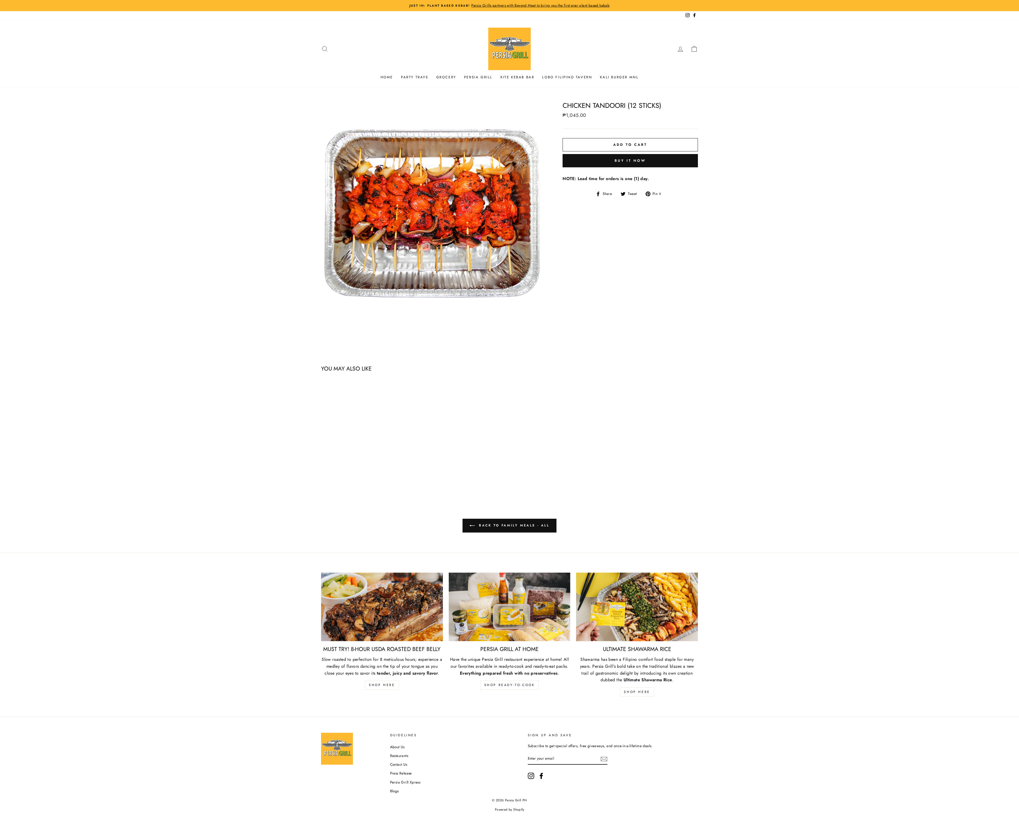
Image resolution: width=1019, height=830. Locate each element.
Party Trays (414, 77)
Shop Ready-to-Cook (509, 685)
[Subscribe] (604, 758)
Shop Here (382, 685)
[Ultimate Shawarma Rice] (637, 607)
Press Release (401, 773)
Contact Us (398, 764)
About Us (397, 747)
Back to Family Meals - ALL (513, 525)
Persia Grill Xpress (405, 782)
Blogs (394, 791)
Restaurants (399, 755)
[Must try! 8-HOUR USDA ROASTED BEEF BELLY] (382, 607)
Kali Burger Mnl (619, 77)
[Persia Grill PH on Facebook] (541, 776)
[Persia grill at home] (510, 607)
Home (387, 77)
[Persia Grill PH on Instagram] (531, 776)
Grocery (446, 77)
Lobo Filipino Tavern (567, 77)
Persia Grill (478, 77)
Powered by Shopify (509, 809)
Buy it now (630, 160)
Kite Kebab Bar (517, 77)
